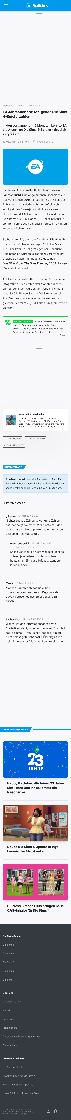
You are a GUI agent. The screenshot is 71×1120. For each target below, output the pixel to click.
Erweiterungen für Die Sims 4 (19, 1075)
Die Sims (7, 979)
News (21, 105)
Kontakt (7, 1010)
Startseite (8, 105)
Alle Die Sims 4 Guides (14, 445)
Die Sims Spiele (12, 936)
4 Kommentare (45, 141)
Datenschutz (10, 1045)
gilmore (31, 547)
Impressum (9, 1019)
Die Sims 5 (9, 944)
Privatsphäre (10, 1027)
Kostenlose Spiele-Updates (18, 1084)
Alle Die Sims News (12, 439)
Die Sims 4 (34, 105)
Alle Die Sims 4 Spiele (35, 439)
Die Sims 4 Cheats (13, 1067)
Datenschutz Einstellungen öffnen (21, 1036)
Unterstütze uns (12, 1001)
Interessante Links (13, 1058)
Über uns (8, 992)
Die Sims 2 (8, 970)
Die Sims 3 (9, 962)
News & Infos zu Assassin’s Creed (21, 1093)
